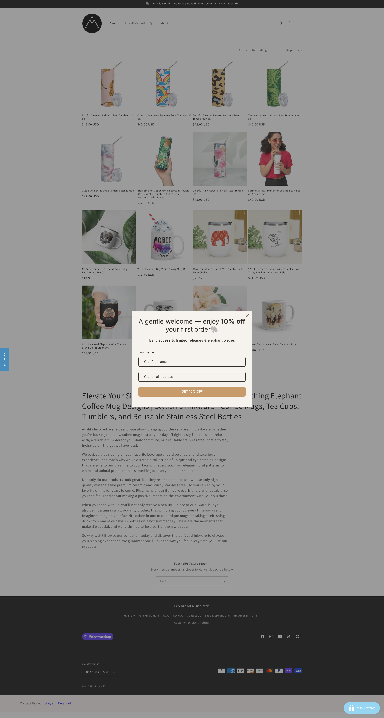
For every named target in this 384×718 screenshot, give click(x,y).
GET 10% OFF (192, 391)
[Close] (247, 316)
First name (146, 352)
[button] (4, 359)
